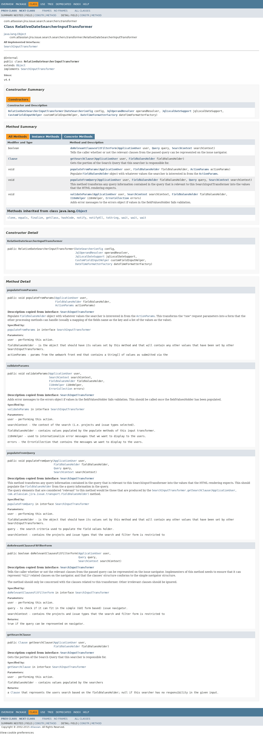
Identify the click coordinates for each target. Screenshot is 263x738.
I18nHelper (78, 198)
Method (51, 15)
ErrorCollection (117, 198)
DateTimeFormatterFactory (98, 114)
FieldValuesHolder (142, 158)
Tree (51, 4)
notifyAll (96, 217)
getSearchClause (81, 158)
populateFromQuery (83, 179)
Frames (47, 10)
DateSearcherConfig (79, 111)
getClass (52, 217)
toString (112, 217)
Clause (12, 158)
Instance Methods (45, 136)
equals (23, 217)
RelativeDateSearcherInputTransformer (36, 111)
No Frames (61, 10)
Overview (7, 4)
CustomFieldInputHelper (25, 114)
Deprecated (63, 4)
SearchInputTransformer (21, 46)
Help (86, 4)
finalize (37, 217)
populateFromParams (84, 169)
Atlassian (35, 727)
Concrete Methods (78, 136)
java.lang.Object (15, 34)
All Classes (82, 10)
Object (20, 65)
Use (42, 4)
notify (81, 217)
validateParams (81, 194)
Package (21, 4)
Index (77, 4)
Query (156, 148)
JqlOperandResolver (120, 111)
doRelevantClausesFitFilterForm (93, 148)
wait (124, 217)
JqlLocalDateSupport (176, 111)
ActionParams (199, 169)
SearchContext (182, 148)
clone (11, 217)
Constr (39, 15)
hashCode (67, 217)
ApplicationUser (129, 148)
